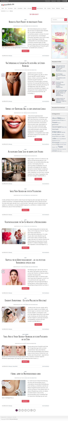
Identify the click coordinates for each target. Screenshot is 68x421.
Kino (57, 136)
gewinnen (55, 124)
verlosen (54, 151)
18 (31, 410)
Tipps (60, 147)
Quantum (54, 140)
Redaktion (35, 26)
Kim (60, 134)
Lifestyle (29, 8)
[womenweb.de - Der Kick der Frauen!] (7, 4)
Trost (58, 149)
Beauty (34, 8)
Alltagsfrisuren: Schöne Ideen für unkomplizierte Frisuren (25, 152)
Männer (64, 138)
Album (54, 118)
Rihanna (58, 140)
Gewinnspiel (56, 127)
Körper (60, 136)
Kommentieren (45, 55)
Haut (63, 127)
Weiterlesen (25, 50)
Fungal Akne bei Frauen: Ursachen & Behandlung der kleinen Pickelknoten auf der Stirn (25, 338)
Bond (63, 118)
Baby (59, 118)
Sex (6, 8)
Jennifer (54, 134)
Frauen (55, 122)
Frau (65, 120)
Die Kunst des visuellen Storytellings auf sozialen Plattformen (60, 85)
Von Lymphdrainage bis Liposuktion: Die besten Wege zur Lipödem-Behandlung (25, 64)
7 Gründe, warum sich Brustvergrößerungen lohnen (26, 374)
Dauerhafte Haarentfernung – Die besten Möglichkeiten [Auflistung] (25, 300)
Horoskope (10, 8)
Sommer (62, 144)
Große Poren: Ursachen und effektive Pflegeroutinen (25, 191)
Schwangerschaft (63, 142)
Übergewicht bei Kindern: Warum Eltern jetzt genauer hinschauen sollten (61, 68)
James (63, 132)
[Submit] (65, 19)
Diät (45, 8)
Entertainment (40, 8)
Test (57, 147)
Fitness (53, 8)
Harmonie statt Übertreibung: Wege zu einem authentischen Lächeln (25, 109)
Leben (63, 136)
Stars (65, 144)
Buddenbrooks (55, 120)
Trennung (54, 149)
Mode (25, 8)
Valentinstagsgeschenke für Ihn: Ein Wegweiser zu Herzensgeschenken (25, 222)
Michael (58, 138)
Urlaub (61, 149)
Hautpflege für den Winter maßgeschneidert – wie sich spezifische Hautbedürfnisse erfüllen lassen (25, 261)
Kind (63, 134)
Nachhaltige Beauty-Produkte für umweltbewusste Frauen (25, 22)
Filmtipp (62, 120)
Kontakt (58, 1)
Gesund (59, 122)
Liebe (15, 8)
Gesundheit (20, 8)
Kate (58, 134)
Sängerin (54, 147)
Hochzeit (55, 129)
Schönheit (54, 144)
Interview (56, 132)
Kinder (62, 8)
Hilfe (66, 127)
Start (3, 8)
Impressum (53, 1)
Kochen (49, 8)
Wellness (58, 8)
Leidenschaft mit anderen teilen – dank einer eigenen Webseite (61, 100)
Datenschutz (47, 1)
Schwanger (56, 142)
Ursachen (64, 149)
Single (57, 144)
